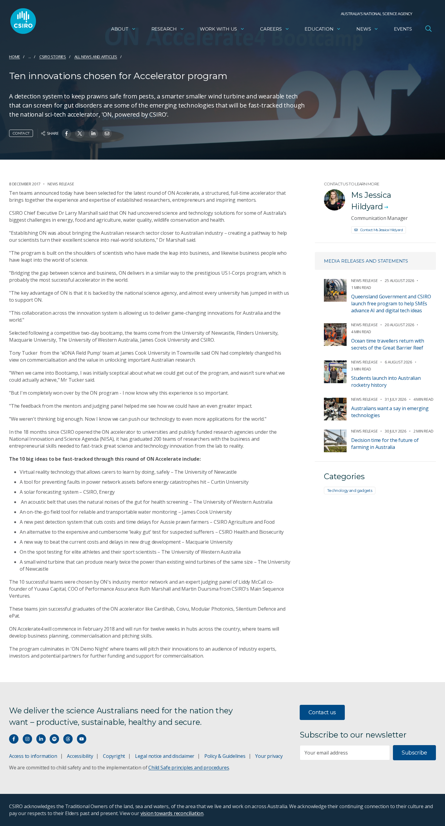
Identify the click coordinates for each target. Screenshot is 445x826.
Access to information (33, 756)
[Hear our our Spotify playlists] (54, 739)
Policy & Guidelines (225, 756)
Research (164, 29)
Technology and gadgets (349, 490)
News (363, 29)
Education (319, 29)
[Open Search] (428, 28)
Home (14, 56)
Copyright (114, 756)
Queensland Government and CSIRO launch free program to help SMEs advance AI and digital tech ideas (391, 303)
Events (403, 29)
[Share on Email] (107, 133)
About (119, 29)
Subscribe (414, 752)
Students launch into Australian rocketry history (386, 381)
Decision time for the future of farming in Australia (385, 443)
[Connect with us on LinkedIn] (41, 739)
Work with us (218, 29)
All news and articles (95, 56)
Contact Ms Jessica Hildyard (381, 229)
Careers (271, 29)
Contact (21, 133)
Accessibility (80, 756)
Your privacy (268, 756)
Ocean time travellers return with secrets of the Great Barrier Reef (387, 344)
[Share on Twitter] (79, 133)
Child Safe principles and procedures (188, 767)
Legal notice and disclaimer (164, 756)
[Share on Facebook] (66, 133)
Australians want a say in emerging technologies (390, 412)
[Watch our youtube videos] (81, 739)
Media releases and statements (366, 261)
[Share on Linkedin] (93, 133)
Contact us (322, 712)
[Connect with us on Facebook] (13, 739)
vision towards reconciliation (172, 813)
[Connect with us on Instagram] (27, 739)
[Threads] (68, 739)
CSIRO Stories (52, 56)
